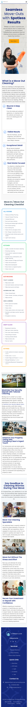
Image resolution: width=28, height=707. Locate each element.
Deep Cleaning (14, 652)
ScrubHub (14, 671)
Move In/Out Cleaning (14, 655)
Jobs (14, 674)
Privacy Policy (11, 703)
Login (14, 669)
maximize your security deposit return (13, 404)
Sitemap (18, 703)
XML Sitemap (8, 701)
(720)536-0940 (15, 685)
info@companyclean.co (15, 687)
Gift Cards (14, 666)
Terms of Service (17, 701)
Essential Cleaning (14, 650)
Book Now (13, 41)
